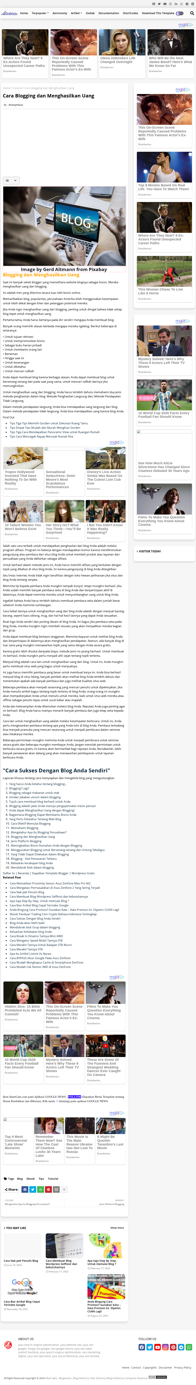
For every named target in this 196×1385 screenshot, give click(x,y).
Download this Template (158, 13)
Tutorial (17, 88)
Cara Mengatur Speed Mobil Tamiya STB (36, 940)
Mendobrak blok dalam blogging (32, 867)
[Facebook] (24, 1189)
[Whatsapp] (40, 1189)
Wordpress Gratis (83, 873)
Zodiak (90, 13)
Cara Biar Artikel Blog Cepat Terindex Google (39, 905)
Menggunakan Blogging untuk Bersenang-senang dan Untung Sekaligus (58, 850)
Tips (41, 1178)
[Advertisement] (66, 147)
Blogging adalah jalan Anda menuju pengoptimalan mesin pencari (52, 806)
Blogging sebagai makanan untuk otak (34, 793)
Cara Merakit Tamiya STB (26, 949)
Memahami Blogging (24, 828)
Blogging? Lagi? (19, 788)
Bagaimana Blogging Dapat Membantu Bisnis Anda (42, 815)
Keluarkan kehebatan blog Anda (31, 932)
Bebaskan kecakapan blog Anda (32, 863)
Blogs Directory (115, 1378)
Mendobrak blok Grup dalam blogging (35, 927)
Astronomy (60, 13)
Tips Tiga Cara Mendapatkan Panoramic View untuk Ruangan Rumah (55, 432)
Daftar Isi (9, 873)
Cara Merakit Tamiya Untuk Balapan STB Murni (41, 945)
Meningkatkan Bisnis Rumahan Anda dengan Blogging (46, 845)
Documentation (109, 13)
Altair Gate (51, 1378)
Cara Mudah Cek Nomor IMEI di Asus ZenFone (40, 967)
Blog (20, 1178)
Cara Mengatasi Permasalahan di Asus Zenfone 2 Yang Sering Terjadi (55, 888)
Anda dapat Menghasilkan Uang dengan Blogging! (42, 810)
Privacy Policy (182, 1367)
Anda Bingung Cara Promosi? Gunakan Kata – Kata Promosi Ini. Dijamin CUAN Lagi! (64, 910)
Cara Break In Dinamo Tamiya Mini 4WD (36, 936)
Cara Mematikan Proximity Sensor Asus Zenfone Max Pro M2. (50, 883)
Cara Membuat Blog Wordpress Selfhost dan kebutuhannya (49, 896)
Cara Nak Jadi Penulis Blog (27, 892)
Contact (136, 1367)
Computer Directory (136, 1378)
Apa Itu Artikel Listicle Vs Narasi (30, 954)
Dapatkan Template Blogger (50, 873)
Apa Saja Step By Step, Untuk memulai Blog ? (39, 901)
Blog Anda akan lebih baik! (27, 923)
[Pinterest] (48, 1189)
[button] (11, 180)
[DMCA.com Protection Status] (157, 1378)
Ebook (31, 1178)
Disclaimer (165, 1367)
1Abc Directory (98, 1378)
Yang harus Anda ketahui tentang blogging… (38, 784)
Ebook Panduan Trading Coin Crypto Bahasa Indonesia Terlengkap (53, 914)
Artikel (75, 13)
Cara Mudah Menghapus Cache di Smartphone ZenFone (46, 962)
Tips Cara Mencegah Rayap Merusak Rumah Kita (41, 436)
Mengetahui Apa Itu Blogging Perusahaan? (38, 832)
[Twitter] (32, 1189)
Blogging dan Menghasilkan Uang (33, 837)
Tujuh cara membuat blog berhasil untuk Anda (39, 801)
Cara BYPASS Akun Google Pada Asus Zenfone (40, 958)
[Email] (56, 1189)
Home (24, 13)
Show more (117, 1227)
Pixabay (98, 269)
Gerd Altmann (59, 269)
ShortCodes (130, 13)
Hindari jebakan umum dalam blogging (35, 797)
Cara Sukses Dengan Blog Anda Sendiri (35, 918)
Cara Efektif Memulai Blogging (31, 823)
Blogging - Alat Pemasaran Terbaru (34, 859)
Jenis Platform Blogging (26, 841)
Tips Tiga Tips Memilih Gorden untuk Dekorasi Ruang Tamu (49, 423)
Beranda (24, 873)
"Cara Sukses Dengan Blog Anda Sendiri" (56, 770)
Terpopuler (39, 13)
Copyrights (150, 1367)
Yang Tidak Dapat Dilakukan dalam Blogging (40, 854)
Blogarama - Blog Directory (74, 1378)
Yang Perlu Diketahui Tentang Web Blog (35, 819)
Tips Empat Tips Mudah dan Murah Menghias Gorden (45, 427)
